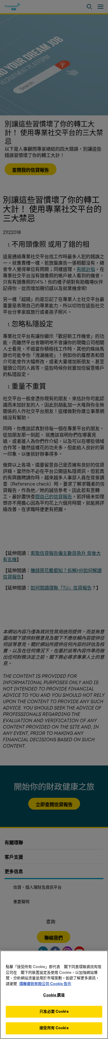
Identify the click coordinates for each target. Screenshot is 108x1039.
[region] (54, 994)
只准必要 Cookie (53, 1011)
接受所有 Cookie (53, 1028)
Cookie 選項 (54, 995)
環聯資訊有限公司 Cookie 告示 (45, 984)
